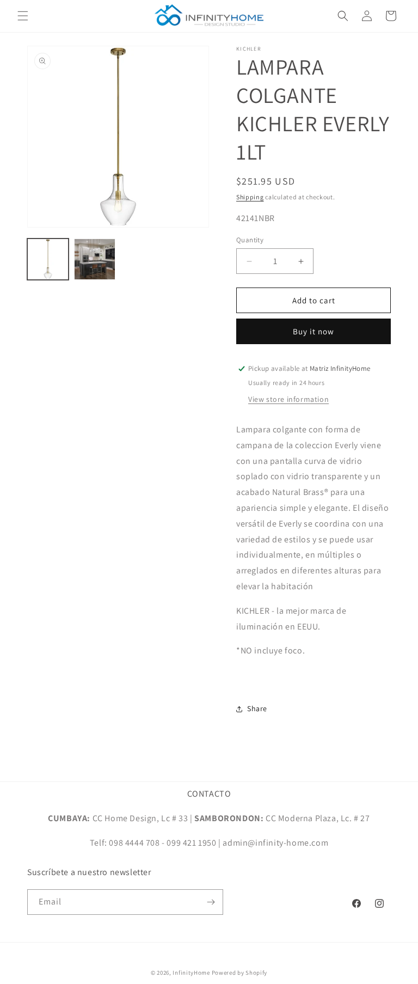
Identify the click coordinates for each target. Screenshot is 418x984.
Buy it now (313, 331)
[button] (23, 16)
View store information (288, 399)
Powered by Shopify (240, 972)
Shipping (250, 197)
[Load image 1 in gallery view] (48, 259)
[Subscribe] (211, 902)
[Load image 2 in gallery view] (94, 259)
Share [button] (257, 708)
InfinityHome (191, 972)
